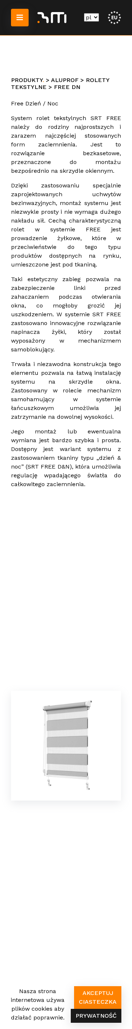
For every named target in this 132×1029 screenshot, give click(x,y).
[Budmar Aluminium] (51, 17)
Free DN (67, 86)
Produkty (27, 80)
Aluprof (64, 80)
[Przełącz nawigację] (20, 17)
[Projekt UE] (114, 17)
